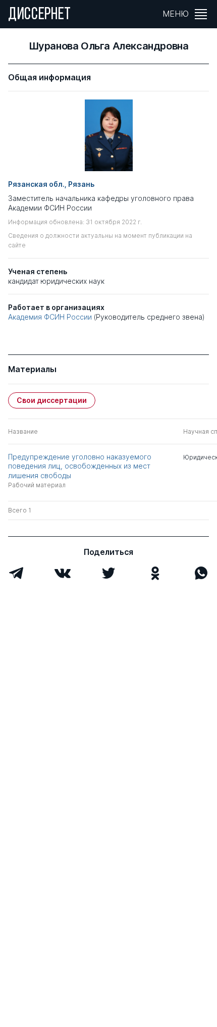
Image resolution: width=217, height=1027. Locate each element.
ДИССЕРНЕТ (39, 15)
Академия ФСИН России (50, 317)
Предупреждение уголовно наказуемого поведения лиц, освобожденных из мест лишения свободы (79, 465)
